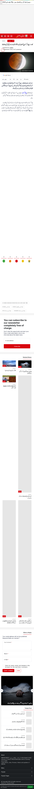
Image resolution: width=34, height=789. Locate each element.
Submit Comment (8, 670)
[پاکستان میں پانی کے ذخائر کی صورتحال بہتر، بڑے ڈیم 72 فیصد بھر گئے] (17, 730)
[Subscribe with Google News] (6, 75)
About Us (3, 783)
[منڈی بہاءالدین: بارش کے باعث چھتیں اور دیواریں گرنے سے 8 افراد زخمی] (17, 745)
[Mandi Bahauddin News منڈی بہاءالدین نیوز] (22, 36)
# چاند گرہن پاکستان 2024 (18, 306)
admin (11, 47)
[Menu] (31, 36)
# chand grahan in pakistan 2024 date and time (15, 302)
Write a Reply (27, 632)
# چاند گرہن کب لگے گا (6, 310)
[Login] (5, 36)
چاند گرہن (24, 93)
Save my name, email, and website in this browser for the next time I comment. (17, 666)
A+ (17, 79)
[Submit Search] (11, 36)
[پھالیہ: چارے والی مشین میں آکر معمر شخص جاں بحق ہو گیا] (24, 367)
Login (18, 670)
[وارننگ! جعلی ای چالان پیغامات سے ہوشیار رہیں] (17, 722)
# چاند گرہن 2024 (6, 306)
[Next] (32, 690)
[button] (8, 36)
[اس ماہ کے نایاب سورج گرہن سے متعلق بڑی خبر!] (17, 714)
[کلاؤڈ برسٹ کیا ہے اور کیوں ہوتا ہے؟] (9, 367)
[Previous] (2, 690)
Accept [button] (30, 787)
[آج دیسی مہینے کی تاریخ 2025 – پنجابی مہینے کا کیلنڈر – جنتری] (9, 437)
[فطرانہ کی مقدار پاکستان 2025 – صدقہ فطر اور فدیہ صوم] (24, 437)
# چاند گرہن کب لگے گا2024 (19, 310)
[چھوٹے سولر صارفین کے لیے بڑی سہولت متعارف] (17, 690)
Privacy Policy (10, 783)
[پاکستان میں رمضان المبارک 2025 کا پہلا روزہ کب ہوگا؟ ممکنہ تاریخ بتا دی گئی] (9, 562)
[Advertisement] (17, 17)
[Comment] (14, 79)
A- (21, 79)
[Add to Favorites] (10, 79)
